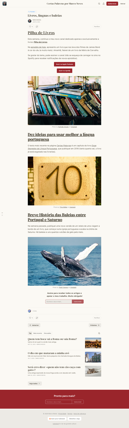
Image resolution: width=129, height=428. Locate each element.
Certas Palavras (64, 145)
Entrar (123, 4)
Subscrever (112, 4)
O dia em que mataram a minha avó (48, 353)
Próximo (93, 325)
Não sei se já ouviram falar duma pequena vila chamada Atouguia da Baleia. (54, 356)
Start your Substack (58, 419)
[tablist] (40, 333)
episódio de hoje (38, 47)
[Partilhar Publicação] (104, 4)
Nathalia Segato (63, 127)
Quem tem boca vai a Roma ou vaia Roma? (52, 339)
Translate (32, 11)
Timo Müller (63, 207)
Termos (69, 414)
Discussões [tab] (47, 333)
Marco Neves (37, 20)
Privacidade (62, 414)
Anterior (35, 325)
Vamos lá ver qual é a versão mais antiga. (42, 342)
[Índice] (2, 214)
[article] (64, 343)
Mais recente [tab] (37, 333)
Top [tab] (30, 333)
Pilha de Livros (41, 32)
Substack (56, 424)
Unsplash (74, 127)
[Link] (25, 32)
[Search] (99, 4)
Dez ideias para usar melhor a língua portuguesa (61, 136)
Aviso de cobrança (80, 414)
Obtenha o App (74, 419)
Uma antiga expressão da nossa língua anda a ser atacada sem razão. (52, 373)
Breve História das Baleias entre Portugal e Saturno (57, 217)
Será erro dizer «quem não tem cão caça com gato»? (54, 368)
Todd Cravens (63, 287)
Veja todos (33, 383)
